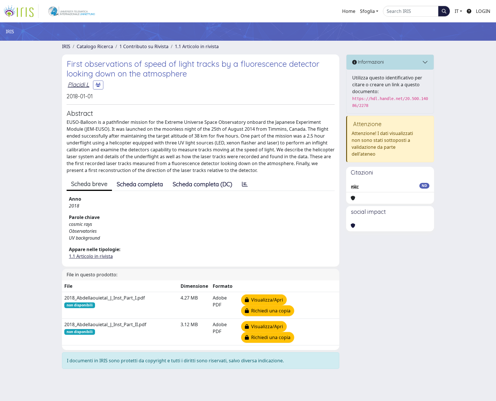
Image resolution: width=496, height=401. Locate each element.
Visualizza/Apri (266, 300)
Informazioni (370, 62)
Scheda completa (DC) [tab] (202, 184)
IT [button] (457, 11)
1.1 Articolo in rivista (197, 46)
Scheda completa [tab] (140, 184)
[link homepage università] (71, 11)
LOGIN (483, 11)
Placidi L (78, 84)
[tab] (245, 184)
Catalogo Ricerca (95, 46)
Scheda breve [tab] (89, 183)
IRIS (66, 46)
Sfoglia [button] (367, 11)
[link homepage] (20, 11)
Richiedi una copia (269, 311)
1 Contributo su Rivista (143, 46)
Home (348, 11)
